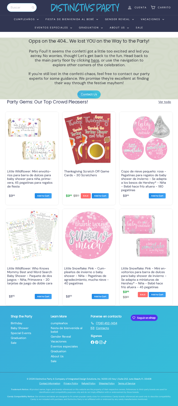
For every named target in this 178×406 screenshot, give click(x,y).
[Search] (33, 7)
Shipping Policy (107, 383)
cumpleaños (25, 19)
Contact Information (49, 383)
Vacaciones (151, 19)
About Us (118, 27)
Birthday (16, 323)
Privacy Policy (71, 383)
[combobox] (22, 7)
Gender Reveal (118, 19)
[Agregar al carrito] (43, 195)
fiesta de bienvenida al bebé (70, 19)
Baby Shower (20, 328)
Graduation (89, 27)
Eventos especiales (52, 27)
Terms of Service (126, 383)
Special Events (21, 333)
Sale (139, 27)
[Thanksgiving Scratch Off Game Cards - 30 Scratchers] (89, 157)
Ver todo (164, 102)
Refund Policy (88, 383)
